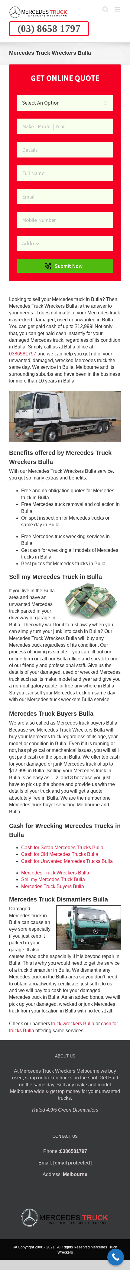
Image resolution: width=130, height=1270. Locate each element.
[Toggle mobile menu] (118, 9)
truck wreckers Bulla (72, 1023)
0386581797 (22, 353)
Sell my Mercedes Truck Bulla (53, 879)
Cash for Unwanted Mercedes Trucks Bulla (67, 861)
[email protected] (72, 1162)
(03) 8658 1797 (49, 28)
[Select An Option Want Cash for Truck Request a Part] (65, 103)
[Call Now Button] (115, 1257)
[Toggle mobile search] (105, 9)
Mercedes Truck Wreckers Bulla (55, 872)
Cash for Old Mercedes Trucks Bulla (59, 854)
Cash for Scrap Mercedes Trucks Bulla (62, 847)
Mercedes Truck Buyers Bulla (52, 886)
